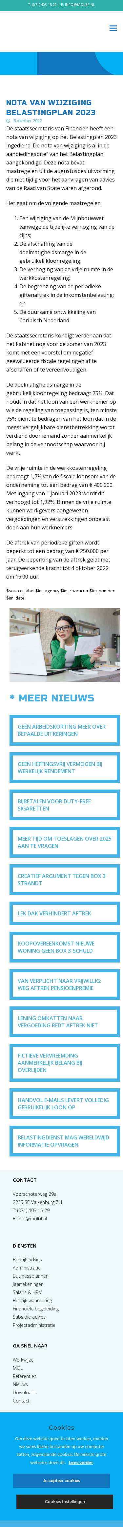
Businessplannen (31, 1276)
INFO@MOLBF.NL (80, 4)
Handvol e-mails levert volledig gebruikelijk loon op (63, 1104)
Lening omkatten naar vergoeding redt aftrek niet (58, 1022)
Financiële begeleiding (36, 1309)
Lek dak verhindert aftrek (54, 913)
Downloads (25, 1392)
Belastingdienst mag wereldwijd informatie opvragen (63, 1141)
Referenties (24, 1376)
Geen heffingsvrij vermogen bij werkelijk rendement (60, 767)
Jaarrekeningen (28, 1284)
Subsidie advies (29, 1317)
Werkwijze (23, 1360)
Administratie (27, 1268)
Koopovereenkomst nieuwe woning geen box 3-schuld (56, 947)
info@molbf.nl (32, 1218)
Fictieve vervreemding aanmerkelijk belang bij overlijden (50, 1063)
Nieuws (20, 1384)
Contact (21, 1401)
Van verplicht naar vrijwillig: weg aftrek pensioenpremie (59, 984)
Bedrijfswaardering (32, 1300)
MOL (18, 1368)
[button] (113, 28)
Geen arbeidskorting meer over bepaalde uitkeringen (62, 730)
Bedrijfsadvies (27, 1259)
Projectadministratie (34, 1325)
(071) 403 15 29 (44, 4)
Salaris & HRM (27, 1292)
